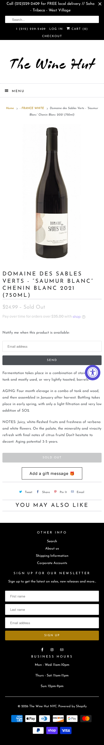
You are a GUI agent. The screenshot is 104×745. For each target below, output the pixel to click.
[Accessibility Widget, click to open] (92, 372)
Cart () (79, 29)
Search (52, 541)
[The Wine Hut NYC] (52, 63)
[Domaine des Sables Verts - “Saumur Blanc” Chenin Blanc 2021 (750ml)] (52, 192)
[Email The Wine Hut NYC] (62, 650)
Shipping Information (52, 556)
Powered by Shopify (72, 706)
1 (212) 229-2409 (31, 29)
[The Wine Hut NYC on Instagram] (52, 650)
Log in (56, 29)
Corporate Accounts (52, 563)
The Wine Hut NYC (43, 706)
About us (52, 548)
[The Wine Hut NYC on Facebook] (42, 650)
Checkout (52, 36)
